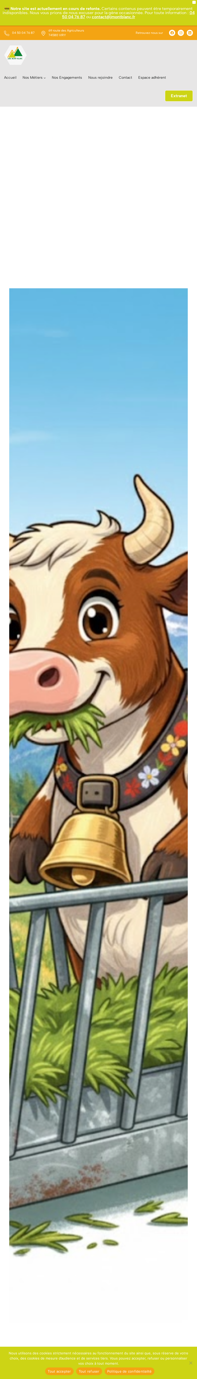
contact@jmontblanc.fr (113, 16)
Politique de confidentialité (129, 1371)
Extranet (179, 95)
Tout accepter (59, 1371)
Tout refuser (89, 1371)
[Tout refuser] (190, 1362)
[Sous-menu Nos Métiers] (45, 78)
